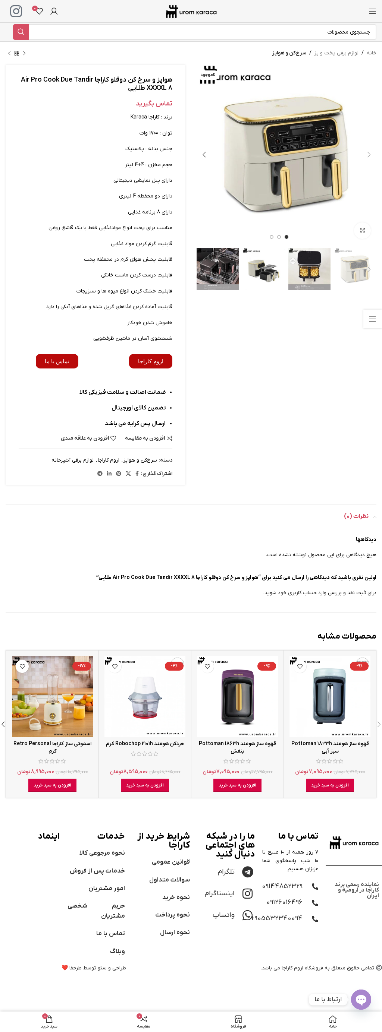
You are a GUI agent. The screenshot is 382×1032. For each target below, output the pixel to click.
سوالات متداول (169, 880)
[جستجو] (21, 32)
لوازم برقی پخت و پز (336, 53)
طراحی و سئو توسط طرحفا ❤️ (94, 968)
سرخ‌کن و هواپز (289, 53)
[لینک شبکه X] (128, 474)
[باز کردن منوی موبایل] (372, 11)
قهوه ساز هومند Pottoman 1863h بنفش (237, 747)
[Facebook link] (137, 474)
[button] (330, 785)
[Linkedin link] (109, 474)
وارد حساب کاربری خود (302, 592)
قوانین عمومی (171, 862)
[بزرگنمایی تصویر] (362, 230)
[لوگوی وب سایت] (191, 11)
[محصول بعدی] (9, 53)
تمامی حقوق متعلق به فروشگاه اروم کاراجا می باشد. (317, 968)
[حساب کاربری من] (54, 11)
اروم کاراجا (108, 460)
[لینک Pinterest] (118, 474)
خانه (371, 53)
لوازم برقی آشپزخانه (72, 460)
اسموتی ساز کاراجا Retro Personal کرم (52, 747)
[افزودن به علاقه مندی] (299, 666)
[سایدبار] (372, 319)
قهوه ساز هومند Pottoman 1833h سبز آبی (330, 747)
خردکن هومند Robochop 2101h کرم (145, 743)
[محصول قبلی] (24, 53)
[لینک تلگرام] (100, 474)
